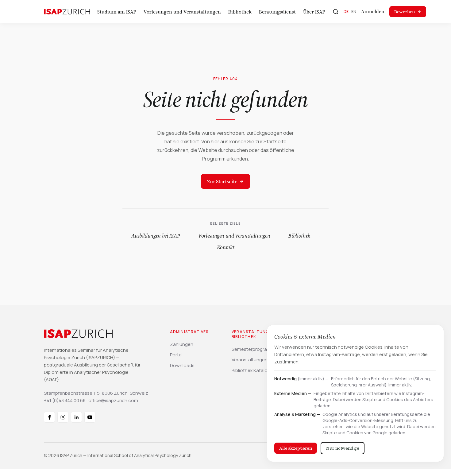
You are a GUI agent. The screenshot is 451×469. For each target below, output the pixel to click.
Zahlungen (181, 344)
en (354, 11)
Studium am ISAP (116, 12)
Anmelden (372, 11)
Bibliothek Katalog (251, 370)
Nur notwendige (342, 448)
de (346, 11)
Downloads (182, 365)
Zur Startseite (222, 181)
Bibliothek (240, 12)
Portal (176, 354)
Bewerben (404, 12)
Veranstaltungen (250, 359)
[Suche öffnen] (336, 12)
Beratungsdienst (277, 12)
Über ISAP (314, 12)
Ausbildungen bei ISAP (155, 235)
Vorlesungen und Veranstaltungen (182, 12)
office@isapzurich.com (113, 400)
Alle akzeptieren (295, 448)
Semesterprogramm (253, 349)
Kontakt (225, 247)
